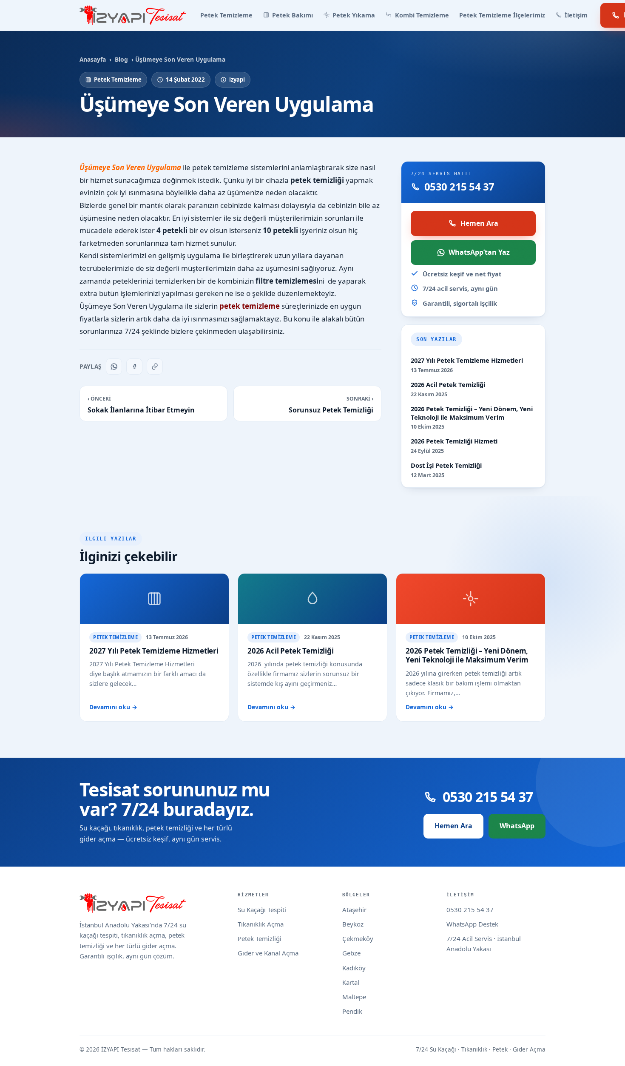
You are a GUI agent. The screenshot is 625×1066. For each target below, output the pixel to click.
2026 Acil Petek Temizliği (448, 385)
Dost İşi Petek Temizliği (446, 465)
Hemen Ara (479, 223)
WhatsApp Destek (472, 924)
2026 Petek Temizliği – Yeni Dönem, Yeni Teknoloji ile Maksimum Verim (472, 413)
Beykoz (353, 924)
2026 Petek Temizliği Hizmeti (454, 441)
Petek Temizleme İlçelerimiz (502, 15)
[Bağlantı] (155, 366)
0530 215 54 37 (470, 909)
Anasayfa (93, 59)
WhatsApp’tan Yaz (479, 252)
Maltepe (354, 996)
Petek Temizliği (259, 938)
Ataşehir (354, 909)
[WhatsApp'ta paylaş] (114, 366)
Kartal (350, 982)
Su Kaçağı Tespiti (262, 909)
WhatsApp (517, 825)
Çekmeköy (357, 938)
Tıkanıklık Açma (261, 924)
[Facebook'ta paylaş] (134, 366)
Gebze (351, 953)
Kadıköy (354, 968)
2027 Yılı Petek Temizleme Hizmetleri (467, 360)
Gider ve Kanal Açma (268, 953)
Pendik (352, 1011)
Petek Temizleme (226, 15)
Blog (121, 59)
